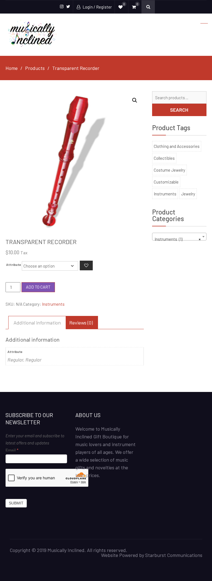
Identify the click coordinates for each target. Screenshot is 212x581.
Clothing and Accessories (177, 146)
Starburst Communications (173, 555)
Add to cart (38, 286)
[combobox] (179, 236)
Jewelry (188, 193)
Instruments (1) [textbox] (178, 239)
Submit (16, 503)
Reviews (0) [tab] (81, 323)
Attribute (13, 264)
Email (12, 450)
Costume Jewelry (169, 170)
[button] (135, 100)
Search (179, 110)
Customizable (166, 181)
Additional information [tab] (37, 323)
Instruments (53, 304)
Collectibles (164, 158)
